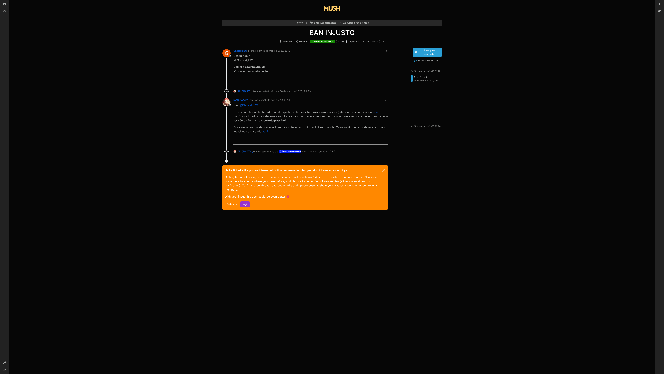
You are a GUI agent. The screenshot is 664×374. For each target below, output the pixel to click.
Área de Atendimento (291, 151)
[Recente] (4, 11)
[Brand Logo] (332, 8)
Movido (303, 41)
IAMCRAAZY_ (245, 91)
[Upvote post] (373, 80)
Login (245, 204)
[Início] (4, 4)
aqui (375, 112)
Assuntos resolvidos (323, 41)
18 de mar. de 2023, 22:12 (276, 50)
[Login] (659, 4)
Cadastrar (232, 204)
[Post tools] (385, 80)
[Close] (384, 170)
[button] (4, 363)
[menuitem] (659, 4)
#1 (387, 50)
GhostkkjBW (240, 50)
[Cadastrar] (659, 11)
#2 (386, 100)
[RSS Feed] (383, 41)
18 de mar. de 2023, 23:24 (278, 100)
